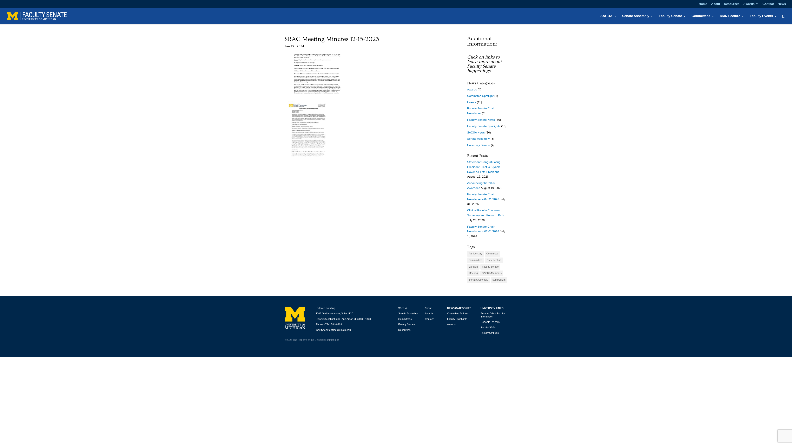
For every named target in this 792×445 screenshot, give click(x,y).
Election (473, 266)
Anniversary (475, 253)
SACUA (606, 16)
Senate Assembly (635, 16)
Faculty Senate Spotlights (483, 126)
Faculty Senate (670, 16)
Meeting (473, 273)
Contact (768, 4)
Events (471, 102)
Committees (701, 16)
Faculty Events (761, 16)
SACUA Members (492, 273)
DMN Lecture (730, 16)
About (715, 4)
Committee (492, 253)
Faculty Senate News (481, 119)
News (782, 4)
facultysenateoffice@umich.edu (333, 330)
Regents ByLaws (490, 322)
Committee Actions (457, 313)
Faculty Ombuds (490, 332)
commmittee (475, 260)
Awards (748, 4)
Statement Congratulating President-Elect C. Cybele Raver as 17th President (484, 166)
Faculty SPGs (488, 327)
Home (703, 4)
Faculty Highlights (457, 319)
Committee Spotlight (480, 95)
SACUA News (476, 132)
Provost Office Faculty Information (493, 315)
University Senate (478, 145)
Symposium (499, 279)
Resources (731, 4)
